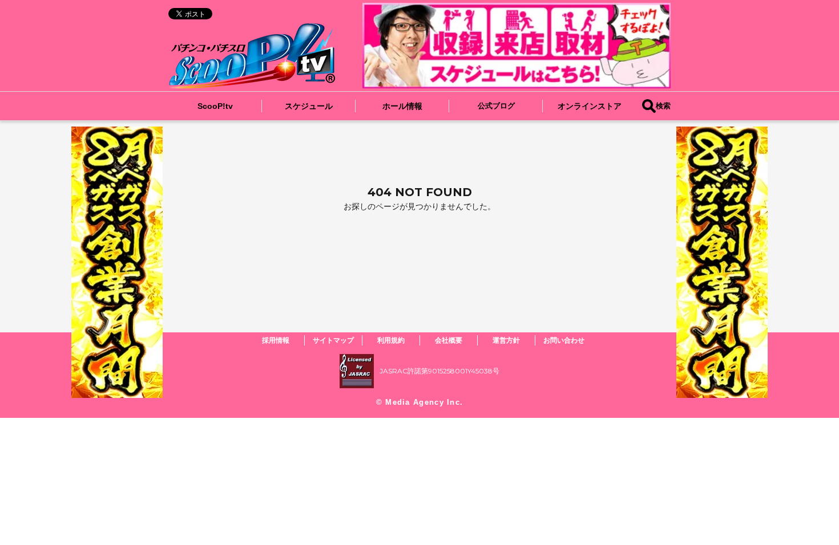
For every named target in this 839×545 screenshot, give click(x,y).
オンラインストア (590, 106)
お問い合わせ (563, 340)
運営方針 (506, 340)
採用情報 (275, 340)
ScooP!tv (215, 106)
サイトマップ (333, 340)
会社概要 (448, 340)
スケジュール (309, 106)
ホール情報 (402, 106)
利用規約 (391, 340)
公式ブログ (496, 105)
